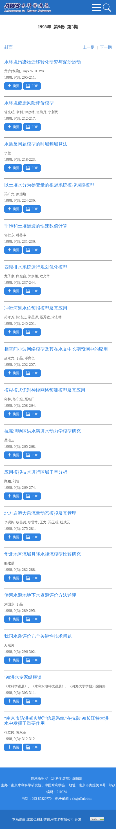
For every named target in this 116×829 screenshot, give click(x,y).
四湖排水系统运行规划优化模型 (35, 267)
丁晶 (19, 358)
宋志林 (57, 317)
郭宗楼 (33, 276)
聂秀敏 (45, 317)
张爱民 (9, 732)
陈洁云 (21, 317)
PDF (35, 86)
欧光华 (45, 276)
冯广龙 (9, 194)
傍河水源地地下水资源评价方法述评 (40, 595)
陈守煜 (18, 399)
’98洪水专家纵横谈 (23, 677)
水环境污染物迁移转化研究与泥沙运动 (42, 62)
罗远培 (21, 194)
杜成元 (65, 522)
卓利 (19, 112)
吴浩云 (9, 440)
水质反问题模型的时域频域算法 (35, 144)
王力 (43, 522)
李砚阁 (9, 522)
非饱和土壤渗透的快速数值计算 (35, 226)
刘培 (16, 481)
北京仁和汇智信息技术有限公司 (50, 819)
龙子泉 (9, 276)
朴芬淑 (21, 235)
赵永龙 (9, 358)
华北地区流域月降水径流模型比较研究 (42, 554)
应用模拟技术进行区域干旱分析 (35, 472)
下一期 (106, 47)
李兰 (7, 153)
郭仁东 (9, 235)
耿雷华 (33, 522)
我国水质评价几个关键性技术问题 (38, 636)
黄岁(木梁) (12, 71)
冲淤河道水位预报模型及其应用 (35, 308)
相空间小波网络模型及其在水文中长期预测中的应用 (56, 349)
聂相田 (29, 399)
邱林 (7, 399)
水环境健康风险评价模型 (29, 103)
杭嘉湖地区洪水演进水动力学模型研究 (42, 431)
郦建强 (9, 563)
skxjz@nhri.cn (82, 799)
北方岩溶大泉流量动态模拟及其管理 (40, 513)
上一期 (89, 47)
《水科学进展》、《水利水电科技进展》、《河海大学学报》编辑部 (55, 686)
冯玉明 (53, 522)
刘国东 (9, 604)
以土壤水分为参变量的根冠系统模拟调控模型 (49, 185)
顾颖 (7, 481)
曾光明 (9, 112)
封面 (8, 47)
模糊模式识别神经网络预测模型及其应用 (44, 390)
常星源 (33, 317)
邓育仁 (29, 358)
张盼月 (41, 112)
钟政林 (29, 112)
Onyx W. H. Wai (33, 71)
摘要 (16, 86)
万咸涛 (9, 645)
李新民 (53, 112)
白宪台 (21, 276)
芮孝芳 (9, 317)
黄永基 (21, 732)
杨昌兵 (21, 522)
